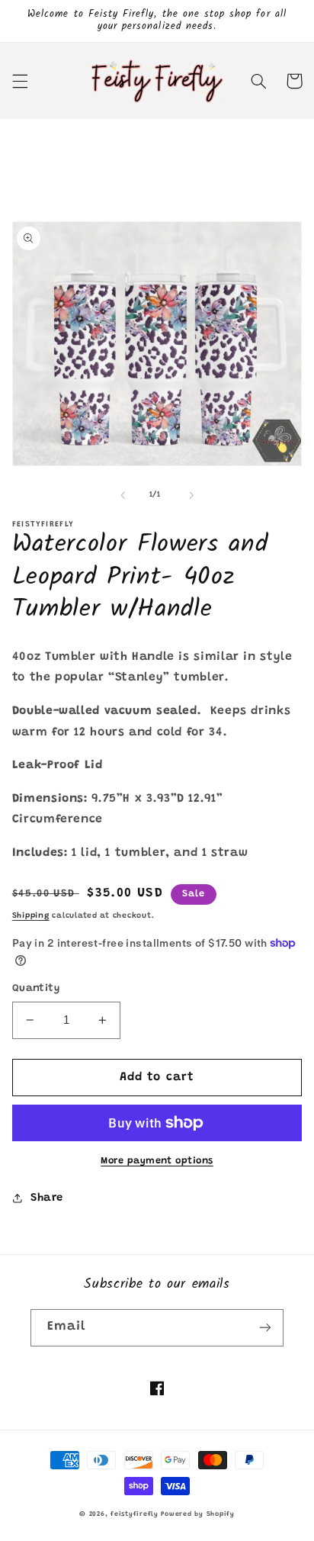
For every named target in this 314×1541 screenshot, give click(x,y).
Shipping (31, 916)
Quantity (35, 988)
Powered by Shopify (197, 1514)
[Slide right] (191, 495)
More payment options (157, 1161)
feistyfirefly (135, 1514)
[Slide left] (122, 495)
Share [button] (46, 1198)
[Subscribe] (265, 1327)
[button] (19, 80)
